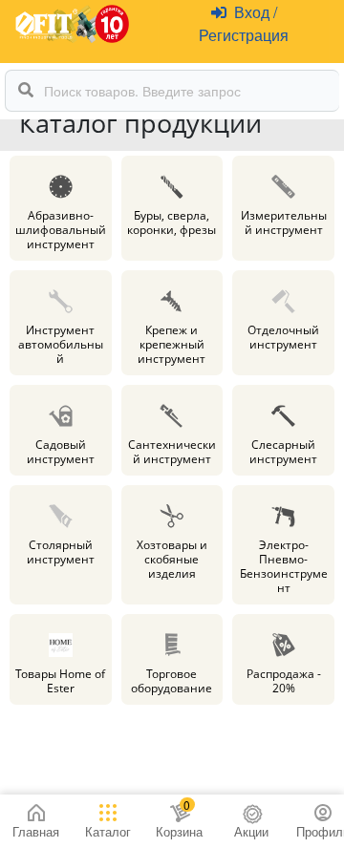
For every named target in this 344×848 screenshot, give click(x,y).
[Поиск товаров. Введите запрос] (26, 91)
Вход (253, 12)
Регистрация (244, 35)
